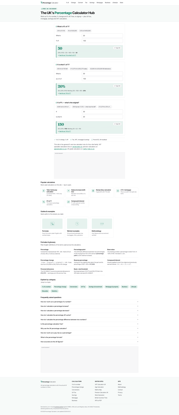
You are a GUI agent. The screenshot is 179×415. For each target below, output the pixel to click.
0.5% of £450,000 (85, 30)
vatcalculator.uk (77, 147)
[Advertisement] (89, 165)
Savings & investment (95, 287)
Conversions (73, 287)
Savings (92, 2)
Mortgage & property (112, 287)
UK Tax (83, 287)
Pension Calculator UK (101, 392)
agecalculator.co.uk (60, 149)
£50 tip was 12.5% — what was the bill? (84, 107)
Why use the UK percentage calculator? (54, 328)
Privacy (120, 392)
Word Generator (99, 395)
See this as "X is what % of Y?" (67, 55)
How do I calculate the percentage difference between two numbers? (64, 319)
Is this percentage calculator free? (52, 324)
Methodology (122, 387)
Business (107, 2)
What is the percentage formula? (51, 337)
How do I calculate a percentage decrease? (55, 311)
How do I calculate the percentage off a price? (56, 315)
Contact (120, 390)
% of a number (46, 287)
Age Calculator (99, 387)
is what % (59, 117)
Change (73, 2)
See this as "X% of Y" (65, 93)
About (119, 384)
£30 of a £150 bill (62, 68)
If (56, 111)
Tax (86, 2)
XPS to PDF (98, 400)
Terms (120, 395)
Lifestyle (115, 2)
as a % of (59, 79)
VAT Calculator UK (100, 384)
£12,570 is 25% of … (105, 107)
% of (67, 2)
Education (45, 291)
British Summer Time (101, 398)
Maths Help (98, 390)
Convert (80, 2)
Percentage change (60, 287)
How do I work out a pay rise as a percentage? (56, 333)
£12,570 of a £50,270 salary (78, 68)
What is (58, 35)
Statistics (54, 291)
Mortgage (100, 2)
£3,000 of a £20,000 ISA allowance (100, 68)
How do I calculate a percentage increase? (55, 306)
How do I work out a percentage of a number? (56, 302)
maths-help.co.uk (88, 149)
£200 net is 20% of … (63, 107)
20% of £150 (61, 30)
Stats (121, 2)
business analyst (58, 407)
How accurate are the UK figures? (52, 342)
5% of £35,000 (72, 30)
